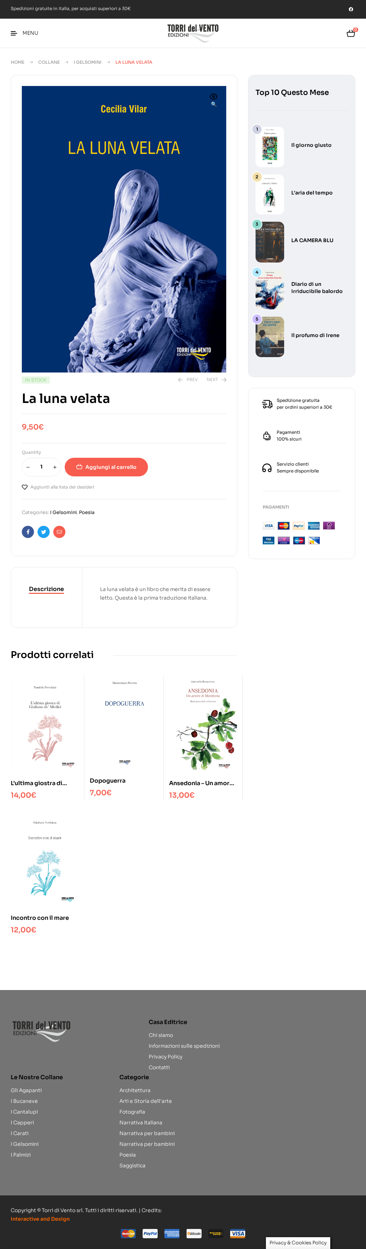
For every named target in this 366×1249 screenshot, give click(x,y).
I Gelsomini (88, 62)
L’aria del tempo (312, 192)
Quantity (31, 452)
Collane (49, 62)
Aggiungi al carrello (111, 467)
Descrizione (46, 589)
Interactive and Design (40, 1219)
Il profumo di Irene (315, 335)
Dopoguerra (107, 780)
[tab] (46, 589)
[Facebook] (351, 9)
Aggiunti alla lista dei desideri (62, 487)
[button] (213, 101)
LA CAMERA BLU (312, 240)
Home (17, 62)
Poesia (86, 512)
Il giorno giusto (311, 145)
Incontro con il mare (40, 918)
